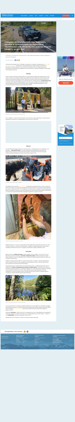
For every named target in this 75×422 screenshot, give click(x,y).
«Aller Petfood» (22, 186)
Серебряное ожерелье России (57, 342)
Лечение (52, 15)
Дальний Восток (37, 339)
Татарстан (36, 342)
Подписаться (65, 143)
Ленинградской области (11, 65)
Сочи (23, 339)
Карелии (46, 64)
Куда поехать (24, 15)
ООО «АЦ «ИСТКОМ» (18, 308)
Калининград (18, 341)
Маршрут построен (56, 339)
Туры (36, 15)
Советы (31, 15)
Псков (23, 342)
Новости (41, 15)
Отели (46, 15)
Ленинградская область (9, 18)
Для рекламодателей (4, 336)
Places (15, 18)
